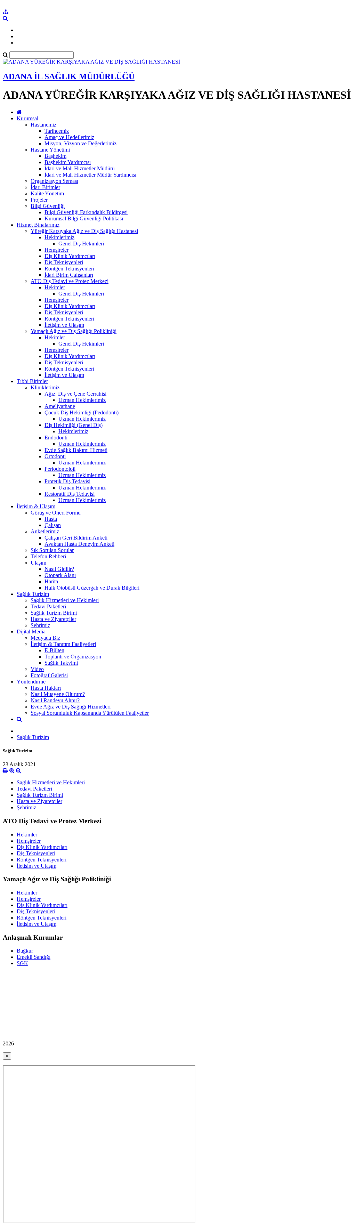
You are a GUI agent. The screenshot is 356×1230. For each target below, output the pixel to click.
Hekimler (54, 287)
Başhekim (55, 156)
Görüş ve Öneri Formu (56, 513)
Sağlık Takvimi (61, 663)
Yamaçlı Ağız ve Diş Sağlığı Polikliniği (73, 331)
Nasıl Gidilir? (59, 569)
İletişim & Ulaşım (36, 506)
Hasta (50, 519)
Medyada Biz (45, 638)
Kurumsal (27, 118)
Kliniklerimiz (45, 387)
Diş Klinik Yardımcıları (69, 256)
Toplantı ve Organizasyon (72, 656)
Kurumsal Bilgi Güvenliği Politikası (83, 218)
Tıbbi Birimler (32, 381)
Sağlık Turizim (33, 594)
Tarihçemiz (56, 131)
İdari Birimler (45, 187)
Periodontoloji (59, 469)
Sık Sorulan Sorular (52, 550)
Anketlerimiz (45, 531)
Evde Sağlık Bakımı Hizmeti (75, 450)
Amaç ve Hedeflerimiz (69, 137)
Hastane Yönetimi (50, 150)
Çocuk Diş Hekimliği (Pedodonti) (81, 412)
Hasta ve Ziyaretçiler (53, 619)
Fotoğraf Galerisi (49, 675)
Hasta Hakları (46, 688)
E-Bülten (54, 650)
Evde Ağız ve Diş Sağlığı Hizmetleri (71, 707)
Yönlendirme (31, 682)
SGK (22, 963)
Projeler (39, 200)
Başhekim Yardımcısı (67, 162)
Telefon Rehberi (48, 556)
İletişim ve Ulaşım (64, 325)
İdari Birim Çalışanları (68, 275)
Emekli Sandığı (33, 957)
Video (37, 669)
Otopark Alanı (60, 575)
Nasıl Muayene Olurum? (58, 694)
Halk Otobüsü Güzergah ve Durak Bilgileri (91, 588)
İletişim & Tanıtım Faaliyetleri (63, 644)
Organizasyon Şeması (54, 181)
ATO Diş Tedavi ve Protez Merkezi (69, 281)
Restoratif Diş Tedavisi (69, 494)
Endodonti (55, 437)
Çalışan (52, 525)
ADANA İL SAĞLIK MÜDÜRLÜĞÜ (69, 76)
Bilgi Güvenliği (48, 206)
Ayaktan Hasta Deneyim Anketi (79, 544)
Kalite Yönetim (47, 193)
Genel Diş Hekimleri (81, 243)
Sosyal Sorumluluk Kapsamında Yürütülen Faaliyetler (90, 713)
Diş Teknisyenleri (63, 262)
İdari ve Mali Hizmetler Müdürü (79, 168)
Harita (51, 581)
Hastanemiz (43, 125)
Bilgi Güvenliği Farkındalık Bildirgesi (86, 212)
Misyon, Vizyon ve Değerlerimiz (80, 143)
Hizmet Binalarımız (38, 225)
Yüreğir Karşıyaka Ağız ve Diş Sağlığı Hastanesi (84, 231)
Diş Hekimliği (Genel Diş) (73, 425)
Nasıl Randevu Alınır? (55, 700)
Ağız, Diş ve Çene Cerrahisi (75, 394)
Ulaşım (38, 563)
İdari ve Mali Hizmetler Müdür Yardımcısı (90, 175)
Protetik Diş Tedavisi (67, 481)
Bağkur (25, 951)
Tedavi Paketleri (48, 606)
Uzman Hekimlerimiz (82, 400)
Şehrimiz (40, 625)
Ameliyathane (59, 406)
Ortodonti (55, 456)
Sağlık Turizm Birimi (54, 613)
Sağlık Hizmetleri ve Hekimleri (65, 600)
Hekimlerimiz (59, 237)
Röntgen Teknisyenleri (69, 269)
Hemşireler (56, 250)
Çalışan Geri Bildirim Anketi (75, 538)
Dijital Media (31, 631)
